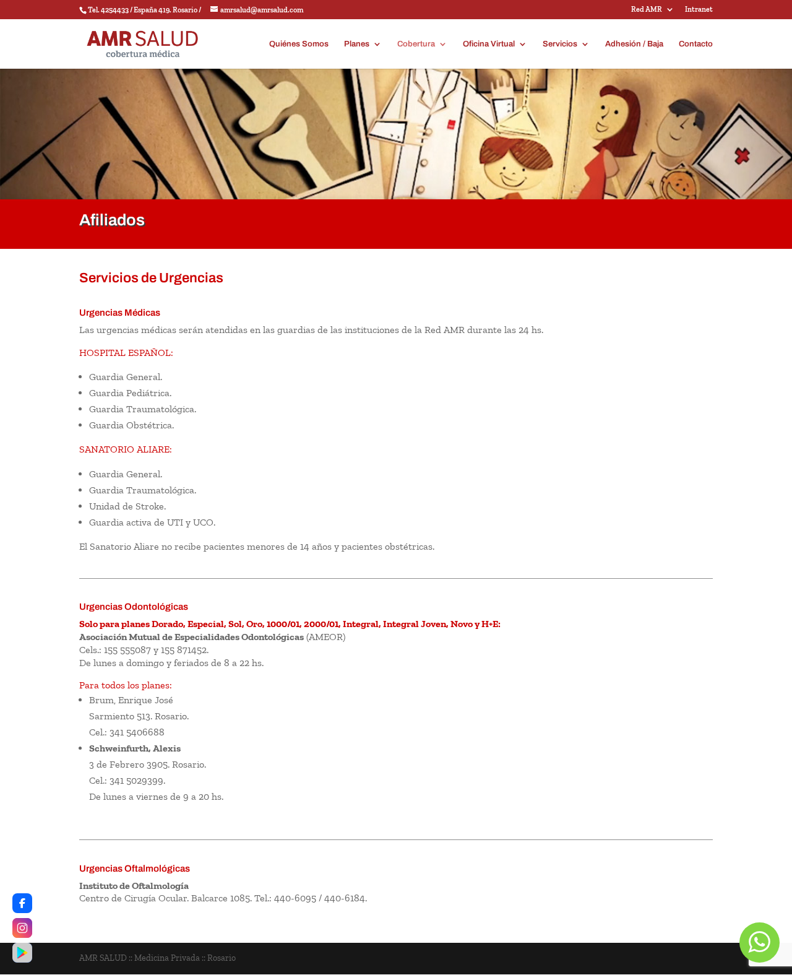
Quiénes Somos (299, 44)
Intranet (699, 10)
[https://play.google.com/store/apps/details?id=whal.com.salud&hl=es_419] (22, 953)
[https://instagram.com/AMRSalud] (22, 928)
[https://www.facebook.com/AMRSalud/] (22, 903)
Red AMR (646, 10)
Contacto (696, 44)
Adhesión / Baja (634, 44)
